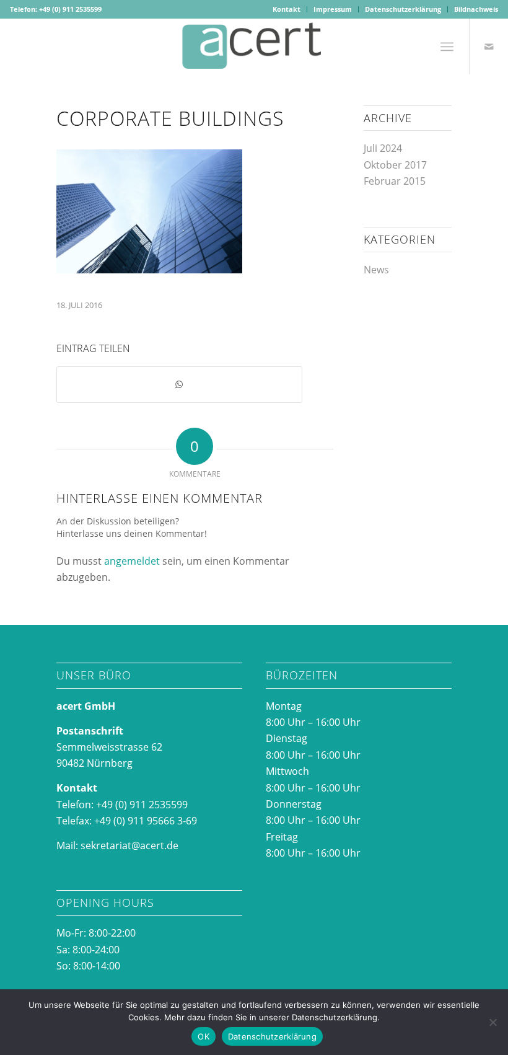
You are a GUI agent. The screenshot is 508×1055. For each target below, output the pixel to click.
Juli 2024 (383, 148)
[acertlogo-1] (254, 46)
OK (203, 1036)
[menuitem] (286, 9)
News (376, 269)
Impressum (332, 9)
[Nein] (492, 1022)
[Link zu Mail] (489, 46)
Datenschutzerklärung (403, 9)
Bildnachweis (476, 9)
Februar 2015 (395, 181)
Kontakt (286, 9)
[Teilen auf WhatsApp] (179, 384)
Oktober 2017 (395, 165)
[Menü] (446, 46)
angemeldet (132, 561)
